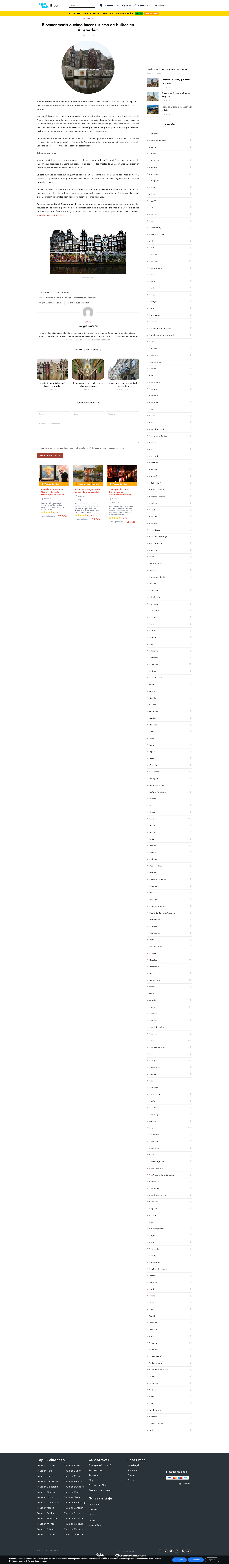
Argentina (154, 201)
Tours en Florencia (47, 1518)
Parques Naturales (158, 1047)
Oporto (152, 987)
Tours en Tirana (72, 1513)
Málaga (152, 852)
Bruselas (153, 348)
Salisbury (153, 1141)
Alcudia (152, 147)
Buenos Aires (155, 362)
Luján (151, 839)
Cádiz (151, 375)
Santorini (153, 1202)
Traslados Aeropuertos (100, 1490)
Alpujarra (153, 167)
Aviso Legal (133, 1465)
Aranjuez (153, 187)
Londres (153, 819)
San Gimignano (156, 1161)
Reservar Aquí (151, 13)
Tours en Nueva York (48, 1502)
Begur (152, 281)
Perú (151, 1054)
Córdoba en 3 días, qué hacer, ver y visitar (167, 69)
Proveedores (95, 1470)
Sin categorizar (156, 1228)
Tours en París (44, 1471)
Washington (155, 1410)
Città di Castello (156, 489)
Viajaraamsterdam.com (50, 303)
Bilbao (152, 308)
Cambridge (154, 382)
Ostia (151, 993)
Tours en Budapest (74, 1487)
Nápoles (153, 960)
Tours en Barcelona (47, 1487)
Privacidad (132, 1470)
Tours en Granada (46, 1534)
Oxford (152, 1007)
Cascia (152, 422)
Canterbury (154, 402)
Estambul (153, 617)
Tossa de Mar (155, 1322)
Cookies (131, 1480)
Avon (151, 248)
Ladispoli (153, 778)
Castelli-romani (156, 429)
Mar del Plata (155, 866)
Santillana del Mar (157, 1195)
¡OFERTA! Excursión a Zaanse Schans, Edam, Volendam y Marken (101, 13)
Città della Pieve (157, 483)
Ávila (151, 241)
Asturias (153, 214)
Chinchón (153, 476)
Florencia (153, 657)
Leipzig (152, 798)
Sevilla (152, 1215)
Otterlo (152, 1000)
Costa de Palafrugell (158, 536)
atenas (152, 221)
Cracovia (153, 550)
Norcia (152, 973)
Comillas (153, 510)
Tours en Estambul (47, 1529)
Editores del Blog (98, 1485)
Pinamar (153, 1074)
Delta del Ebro (155, 563)
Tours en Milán (72, 1476)
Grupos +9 (125, 6)
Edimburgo (154, 597)
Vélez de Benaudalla (158, 1370)
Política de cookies (17, 1561)
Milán (152, 892)
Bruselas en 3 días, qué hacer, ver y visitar (176, 95)
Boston (152, 321)
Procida (152, 1107)
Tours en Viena (72, 1465)
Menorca (153, 886)
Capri (151, 409)
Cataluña (153, 442)
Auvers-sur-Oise (156, 234)
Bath (151, 274)
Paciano (153, 1013)
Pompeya (153, 1087)
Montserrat (154, 933)
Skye (151, 1242)
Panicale (153, 1034)
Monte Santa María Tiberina (162, 913)
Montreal (153, 926)
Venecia (153, 1376)
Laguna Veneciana (157, 792)
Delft (151, 557)
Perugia (153, 1061)
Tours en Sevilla (45, 1513)
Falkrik (152, 631)
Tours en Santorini (73, 1508)
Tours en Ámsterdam (48, 1481)
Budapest (153, 355)
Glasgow (153, 698)
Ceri (151, 449)
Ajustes (212, 1560)
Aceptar (179, 1560)
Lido (151, 805)
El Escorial (154, 610)
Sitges (152, 1235)
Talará (152, 1276)
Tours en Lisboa (45, 1497)
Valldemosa (154, 1349)
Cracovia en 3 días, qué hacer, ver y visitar (176, 81)
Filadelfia (153, 651)
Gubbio (152, 718)
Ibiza (151, 731)
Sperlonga (154, 1249)
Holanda (153, 725)
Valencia (153, 1343)
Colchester (154, 503)
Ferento (152, 637)
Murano (152, 953)
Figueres (153, 644)
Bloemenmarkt (62, 292)
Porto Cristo (154, 1094)
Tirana (152, 1296)
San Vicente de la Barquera (161, 1175)
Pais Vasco (154, 1020)
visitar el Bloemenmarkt (78, 303)
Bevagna (153, 301)
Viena (151, 1396)
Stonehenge (154, 1262)
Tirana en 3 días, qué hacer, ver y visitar (177, 108)
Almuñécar (154, 160)
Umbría (152, 1336)
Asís (151, 207)
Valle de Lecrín (156, 1356)
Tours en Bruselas (73, 1518)
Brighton (153, 342)
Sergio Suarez (88, 325)
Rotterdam (154, 1134)
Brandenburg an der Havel (161, 335)
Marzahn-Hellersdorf (158, 879)
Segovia (153, 1208)
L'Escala (153, 765)
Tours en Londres (46, 1465)
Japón (152, 751)
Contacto (143, 6)
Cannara (153, 389)
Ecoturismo (154, 590)
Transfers (108, 6)
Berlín (152, 288)
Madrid (152, 846)
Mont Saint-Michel (158, 906)
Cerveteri (153, 456)
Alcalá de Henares (157, 140)
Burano (152, 368)
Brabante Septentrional (160, 328)
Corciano (153, 516)
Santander (154, 1188)
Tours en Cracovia (73, 1524)
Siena (152, 1222)
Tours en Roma (45, 1476)
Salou (152, 1155)
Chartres (153, 469)
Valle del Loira (155, 1363)
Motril (152, 940)
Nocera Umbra (155, 966)
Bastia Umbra (155, 268)
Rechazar (196, 1560)
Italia (151, 745)
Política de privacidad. (37, 1561)
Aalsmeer (153, 133)
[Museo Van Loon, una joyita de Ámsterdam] (123, 369)
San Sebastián (156, 1168)
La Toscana (154, 772)
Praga (152, 1101)
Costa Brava (154, 530)
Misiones (153, 899)
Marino (152, 872)
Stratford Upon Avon (158, 1269)
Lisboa (152, 812)
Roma (152, 1128)
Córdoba (153, 523)
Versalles (153, 1383)
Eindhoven (154, 604)
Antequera (154, 180)
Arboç (152, 194)
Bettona (153, 295)
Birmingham (155, 315)
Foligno (152, 671)
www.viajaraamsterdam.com (50, 215)
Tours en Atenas (45, 1524)
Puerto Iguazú (155, 1114)
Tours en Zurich (72, 1471)
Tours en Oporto (46, 1492)
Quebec (152, 1121)
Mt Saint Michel (156, 946)
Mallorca (153, 859)
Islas (151, 738)
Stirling (153, 1255)
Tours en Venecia (73, 1481)
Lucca (152, 825)
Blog (54, 5)
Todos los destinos (73, 1534)
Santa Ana (154, 1181)
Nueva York (154, 980)
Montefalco (154, 919)
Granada (153, 704)
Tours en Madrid (45, 1508)
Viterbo (152, 1403)
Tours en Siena (72, 1497)
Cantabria (153, 395)
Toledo (152, 1309)
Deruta (152, 570)
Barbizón (153, 254)
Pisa (151, 1081)
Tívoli (151, 1302)
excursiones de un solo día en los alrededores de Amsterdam (67, 298)
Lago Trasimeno (156, 785)
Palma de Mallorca (158, 1027)
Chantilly (153, 463)
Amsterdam (88, 19)
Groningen (154, 711)
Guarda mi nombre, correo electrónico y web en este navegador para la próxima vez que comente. (82, 448)
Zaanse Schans (156, 1423)
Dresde (152, 583)
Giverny (152, 691)
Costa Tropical (155, 543)
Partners (93, 1475)
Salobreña (154, 1148)
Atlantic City (155, 227)
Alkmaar (153, 153)
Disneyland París (157, 577)
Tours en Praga (72, 1492)
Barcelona (153, 261)
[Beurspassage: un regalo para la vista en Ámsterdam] (88, 369)
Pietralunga (154, 1067)
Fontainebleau (156, 678)
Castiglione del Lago (158, 436)
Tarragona (153, 1282)
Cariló (152, 416)
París (151, 1040)
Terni (151, 1289)
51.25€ (139, 13)
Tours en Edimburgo (75, 1502)
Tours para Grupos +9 (100, 1465)
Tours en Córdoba (73, 1529)
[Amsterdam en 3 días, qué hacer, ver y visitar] (52, 369)
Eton (151, 624)
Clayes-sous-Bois (157, 496)
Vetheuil (153, 1390)
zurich (152, 1430)
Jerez (151, 758)
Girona (152, 684)
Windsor (153, 1417)
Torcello (153, 1316)
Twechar (153, 1329)
